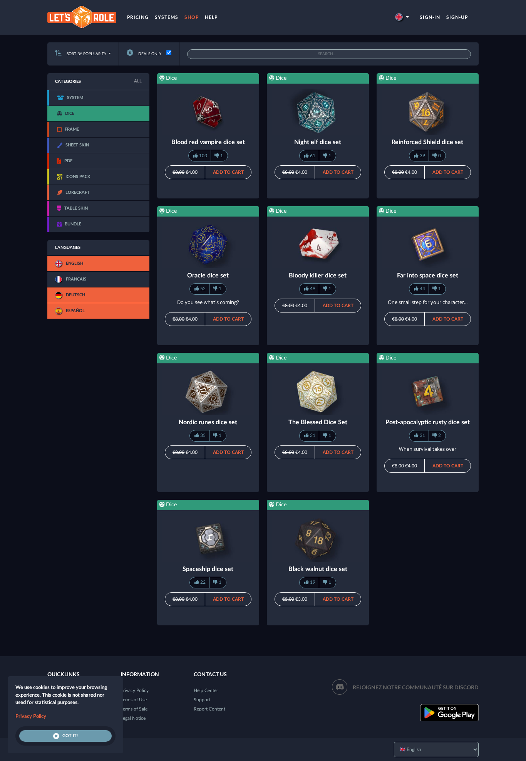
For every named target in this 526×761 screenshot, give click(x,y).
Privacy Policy (135, 690)
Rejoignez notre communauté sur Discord (416, 687)
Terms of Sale (134, 709)
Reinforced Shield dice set (427, 142)
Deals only (149, 54)
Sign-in (430, 17)
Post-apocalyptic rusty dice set (427, 422)
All (138, 81)
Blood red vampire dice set (208, 142)
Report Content (209, 709)
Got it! (70, 736)
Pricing (138, 17)
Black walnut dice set (317, 569)
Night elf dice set (317, 142)
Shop (191, 17)
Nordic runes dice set (208, 422)
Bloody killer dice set (318, 275)
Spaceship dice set (208, 569)
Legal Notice (133, 718)
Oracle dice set (208, 275)
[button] (402, 17)
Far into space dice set (427, 275)
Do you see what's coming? (208, 302)
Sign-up (457, 17)
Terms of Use (134, 699)
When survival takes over (427, 448)
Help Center (206, 690)
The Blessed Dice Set (317, 422)
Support (202, 699)
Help (211, 17)
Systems (166, 17)
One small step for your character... (427, 302)
